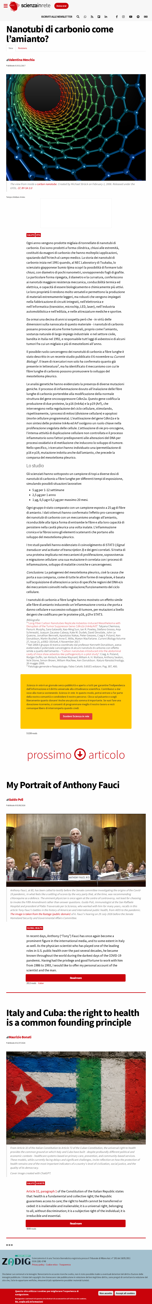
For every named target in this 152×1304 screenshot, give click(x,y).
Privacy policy (38, 1264)
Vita (38, 235)
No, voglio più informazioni (29, 1301)
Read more (76, 978)
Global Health (34, 928)
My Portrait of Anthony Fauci (62, 785)
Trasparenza (65, 1264)
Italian (41, 983)
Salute (30, 235)
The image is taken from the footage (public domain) (40, 914)
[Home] (31, 6)
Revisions (22, 48)
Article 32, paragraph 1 (41, 1191)
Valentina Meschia (21, 59)
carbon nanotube (46, 184)
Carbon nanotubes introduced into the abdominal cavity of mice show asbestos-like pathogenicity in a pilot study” (73, 652)
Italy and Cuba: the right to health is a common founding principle (72, 1017)
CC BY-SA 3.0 (25, 188)
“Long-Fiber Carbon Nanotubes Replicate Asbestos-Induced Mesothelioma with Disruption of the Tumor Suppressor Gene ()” (73, 624)
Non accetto (106, 1293)
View (12, 49)
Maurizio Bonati (20, 1037)
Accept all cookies (125, 1293)
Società (40, 1183)
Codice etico (52, 1264)
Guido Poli (16, 799)
